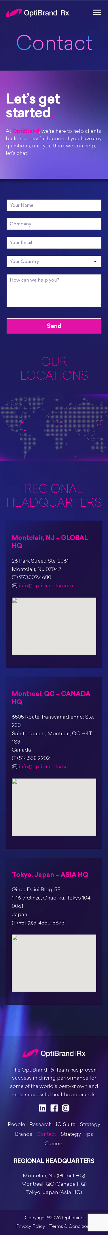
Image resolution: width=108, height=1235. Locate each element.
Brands (23, 1134)
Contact (46, 1134)
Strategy (90, 1124)
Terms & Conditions (70, 1226)
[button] (54, 620)
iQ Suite (65, 1124)
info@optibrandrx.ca (43, 767)
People (16, 1124)
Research (40, 1124)
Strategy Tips (76, 1134)
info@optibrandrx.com (46, 586)
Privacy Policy (30, 1226)
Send (54, 326)
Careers (54, 1144)
